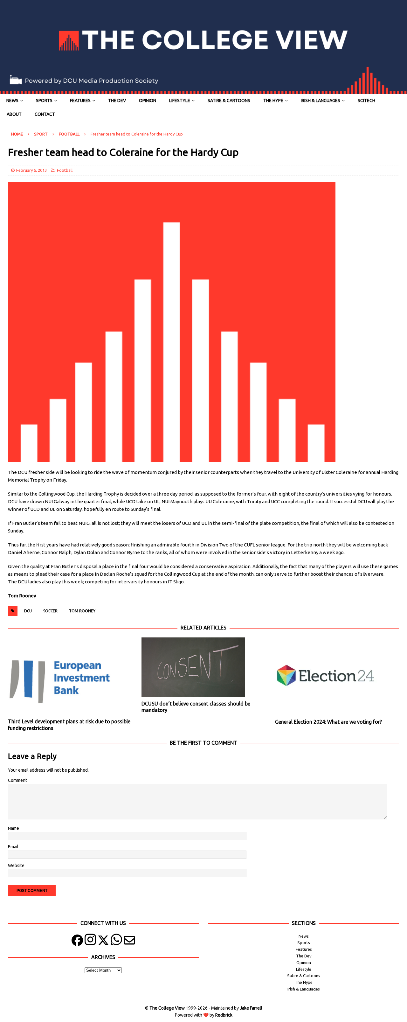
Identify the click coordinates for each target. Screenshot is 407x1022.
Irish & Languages (320, 100)
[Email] (129, 941)
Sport (41, 134)
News (12, 100)
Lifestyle (179, 100)
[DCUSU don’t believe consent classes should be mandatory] (203, 667)
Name (13, 828)
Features (80, 100)
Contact (45, 114)
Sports (44, 100)
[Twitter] (103, 941)
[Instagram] (90, 941)
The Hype (273, 100)
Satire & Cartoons (229, 100)
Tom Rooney (82, 611)
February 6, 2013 (31, 170)
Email (13, 846)
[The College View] (203, 90)
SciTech (366, 100)
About (14, 114)
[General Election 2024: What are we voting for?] (337, 676)
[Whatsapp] (116, 941)
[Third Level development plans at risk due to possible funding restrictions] (70, 676)
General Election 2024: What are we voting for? (328, 722)
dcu (28, 611)
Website (16, 865)
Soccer (50, 611)
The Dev (117, 100)
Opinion (147, 100)
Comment (17, 780)
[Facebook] (77, 941)
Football (64, 170)
